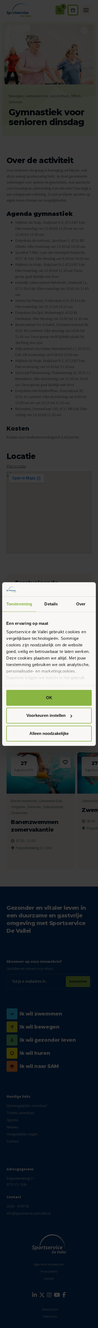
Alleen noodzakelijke (49, 733)
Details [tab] (51, 604)
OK (49, 697)
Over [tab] (80, 604)
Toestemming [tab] (19, 604)
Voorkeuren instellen (46, 715)
